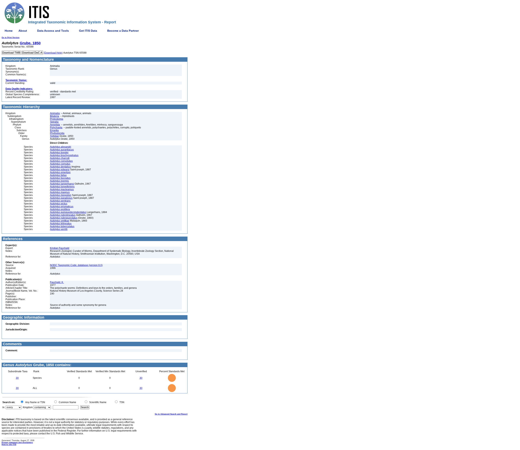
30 (17, 377)
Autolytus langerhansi (62, 183)
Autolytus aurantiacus (62, 149)
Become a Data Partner (123, 30)
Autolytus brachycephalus (64, 155)
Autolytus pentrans (60, 200)
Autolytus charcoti (59, 158)
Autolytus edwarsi (59, 169)
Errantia (54, 130)
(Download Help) (53, 52)
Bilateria (54, 116)
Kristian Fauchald (59, 248)
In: (3, 407)
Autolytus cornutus (60, 163)
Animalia (55, 113)
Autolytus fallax (58, 175)
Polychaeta (56, 127)
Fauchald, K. (57, 282)
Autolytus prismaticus (61, 206)
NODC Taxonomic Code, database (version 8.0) (76, 265)
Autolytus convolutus (61, 161)
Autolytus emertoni (60, 172)
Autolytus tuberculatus (62, 226)
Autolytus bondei (59, 152)
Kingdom (28, 407)
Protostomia (56, 119)
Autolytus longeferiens (62, 186)
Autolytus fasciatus (60, 178)
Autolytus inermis (59, 181)
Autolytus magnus (60, 192)
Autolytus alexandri (60, 146)
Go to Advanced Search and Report (171, 414)
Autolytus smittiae (59, 220)
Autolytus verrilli (58, 229)
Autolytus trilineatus (61, 223)
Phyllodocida (57, 133)
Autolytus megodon (60, 195)
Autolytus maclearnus (62, 189)
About (22, 30)
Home (9, 30)
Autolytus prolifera (60, 209)
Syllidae (54, 136)
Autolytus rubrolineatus (62, 215)
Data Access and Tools (53, 30)
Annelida (55, 124)
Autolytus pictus (58, 203)
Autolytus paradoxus (61, 198)
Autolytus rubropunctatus (63, 217)
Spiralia (54, 121)
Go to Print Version (11, 38)
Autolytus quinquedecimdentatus (68, 212)
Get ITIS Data (88, 30)
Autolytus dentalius (60, 166)
